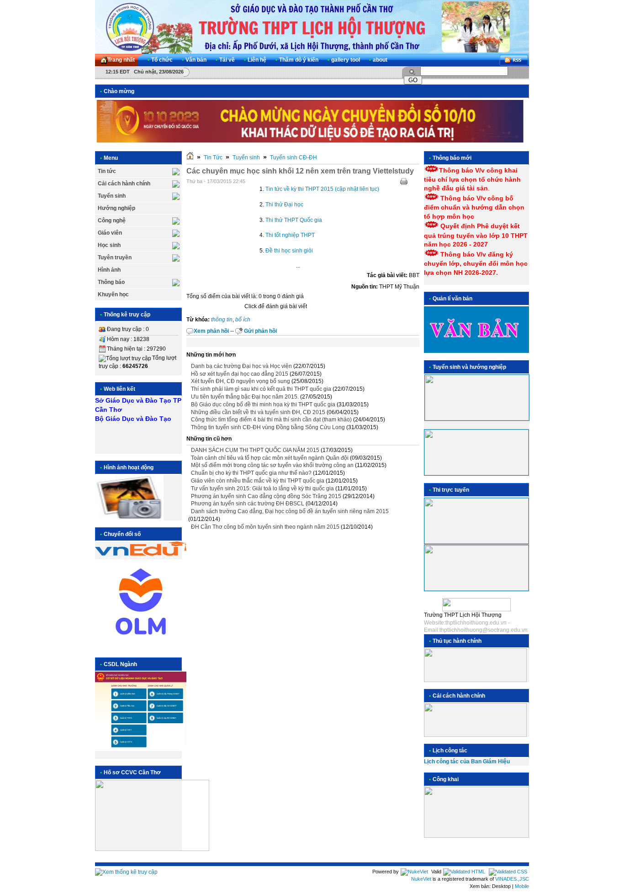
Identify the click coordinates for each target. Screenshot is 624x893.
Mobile (522, 886)
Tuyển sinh (112, 196)
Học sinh (109, 245)
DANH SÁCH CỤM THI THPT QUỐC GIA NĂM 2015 (255, 450)
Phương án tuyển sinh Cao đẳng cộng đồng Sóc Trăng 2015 (266, 496)
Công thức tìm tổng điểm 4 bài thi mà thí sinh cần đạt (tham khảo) (271, 419)
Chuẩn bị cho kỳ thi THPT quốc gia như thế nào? (251, 473)
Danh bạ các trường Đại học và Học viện (241, 366)
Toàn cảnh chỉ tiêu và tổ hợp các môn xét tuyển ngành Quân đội (270, 458)
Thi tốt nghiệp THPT (290, 235)
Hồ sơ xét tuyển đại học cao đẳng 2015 (239, 374)
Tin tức (107, 171)
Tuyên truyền (115, 257)
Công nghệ (112, 220)
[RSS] (514, 60)
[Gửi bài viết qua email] (392, 181)
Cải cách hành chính (124, 183)
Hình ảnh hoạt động (128, 467)
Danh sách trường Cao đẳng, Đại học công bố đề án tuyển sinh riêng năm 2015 (290, 511)
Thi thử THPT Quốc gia (293, 220)
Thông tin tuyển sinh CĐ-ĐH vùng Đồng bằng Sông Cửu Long (268, 427)
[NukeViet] (414, 871)
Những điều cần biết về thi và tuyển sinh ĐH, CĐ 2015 (258, 412)
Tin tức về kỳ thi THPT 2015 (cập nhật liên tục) (322, 189)
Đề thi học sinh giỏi (289, 250)
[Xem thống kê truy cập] (126, 872)
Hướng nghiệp (116, 208)
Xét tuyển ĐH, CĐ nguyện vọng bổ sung (240, 381)
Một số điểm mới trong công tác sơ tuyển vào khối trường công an (272, 465)
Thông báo (111, 282)
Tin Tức (213, 157)
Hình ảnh (109, 270)
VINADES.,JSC (512, 879)
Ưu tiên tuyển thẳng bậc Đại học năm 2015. (245, 397)
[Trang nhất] (190, 157)
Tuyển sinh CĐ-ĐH (293, 157)
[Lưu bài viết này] (415, 181)
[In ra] (403, 181)
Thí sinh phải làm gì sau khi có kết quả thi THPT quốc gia (261, 389)
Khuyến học (113, 294)
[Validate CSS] (508, 871)
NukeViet (421, 879)
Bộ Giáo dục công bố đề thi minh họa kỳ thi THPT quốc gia (263, 404)
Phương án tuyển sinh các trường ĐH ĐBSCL (247, 503)
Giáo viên (110, 233)
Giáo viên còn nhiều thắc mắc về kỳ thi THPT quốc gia (257, 481)
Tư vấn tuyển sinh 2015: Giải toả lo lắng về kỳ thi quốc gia (262, 488)
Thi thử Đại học (284, 204)
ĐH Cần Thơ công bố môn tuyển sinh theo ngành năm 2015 (265, 527)
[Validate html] (464, 871)
